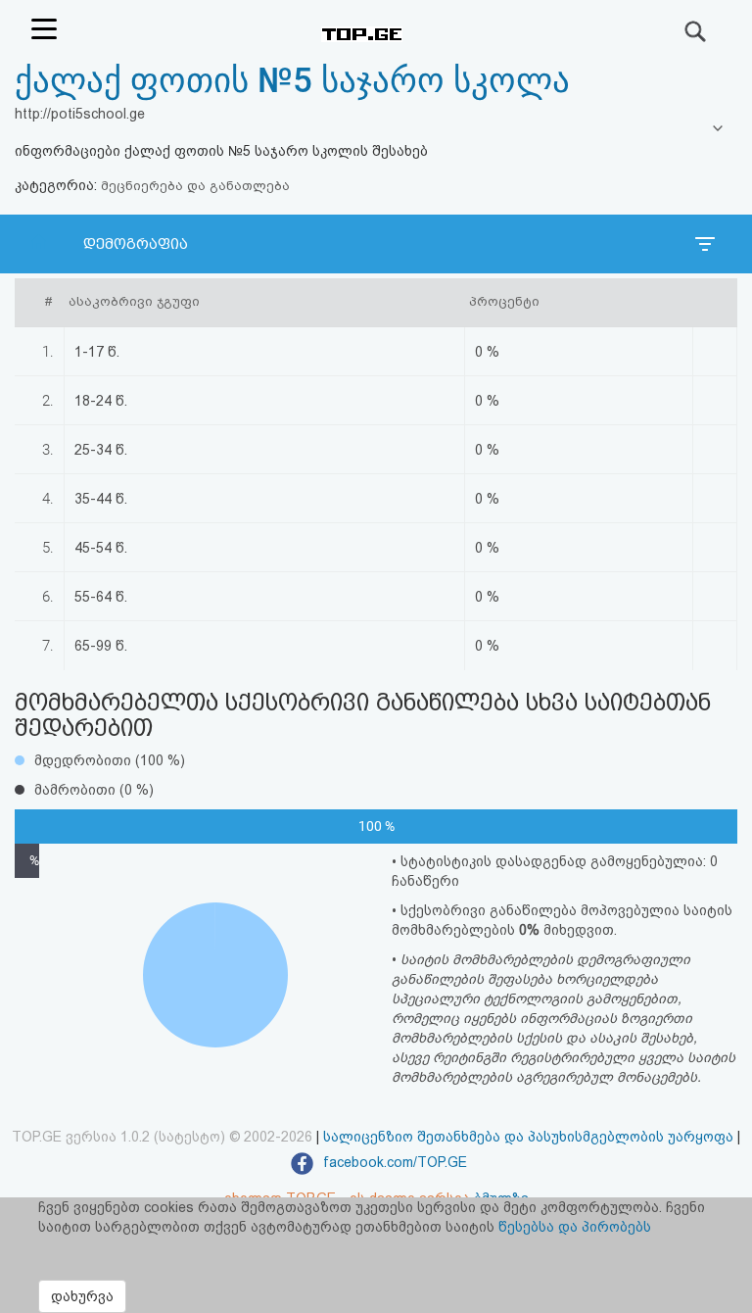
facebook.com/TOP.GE (393, 1162)
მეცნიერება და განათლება (195, 185)
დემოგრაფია (135, 244)
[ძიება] (696, 31)
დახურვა (82, 1296)
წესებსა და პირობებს (574, 1227)
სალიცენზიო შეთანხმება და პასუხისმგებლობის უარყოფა (528, 1136)
